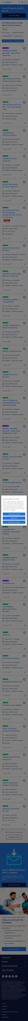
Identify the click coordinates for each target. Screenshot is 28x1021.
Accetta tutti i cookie (14, 522)
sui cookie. (13, 509)
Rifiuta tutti (14, 518)
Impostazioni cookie (14, 514)
